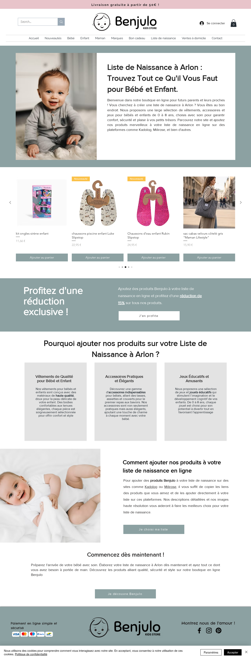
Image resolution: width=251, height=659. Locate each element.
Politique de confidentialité (31, 654)
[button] (233, 23)
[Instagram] (209, 630)
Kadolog (151, 487)
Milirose (170, 487)
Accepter (232, 652)
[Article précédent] (10, 202)
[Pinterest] (218, 630)
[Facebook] (199, 630)
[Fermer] (246, 652)
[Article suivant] (240, 202)
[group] (125, 218)
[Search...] (61, 21)
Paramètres (211, 652)
